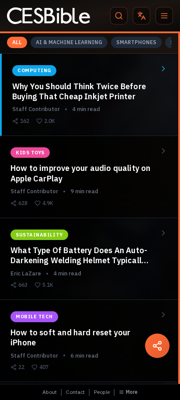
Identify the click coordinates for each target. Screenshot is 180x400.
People (102, 392)
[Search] (119, 15)
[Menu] (164, 15)
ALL (17, 42)
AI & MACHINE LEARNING (69, 42)
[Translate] (141, 15)
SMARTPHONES (136, 42)
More (132, 392)
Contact (75, 392)
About (49, 392)
